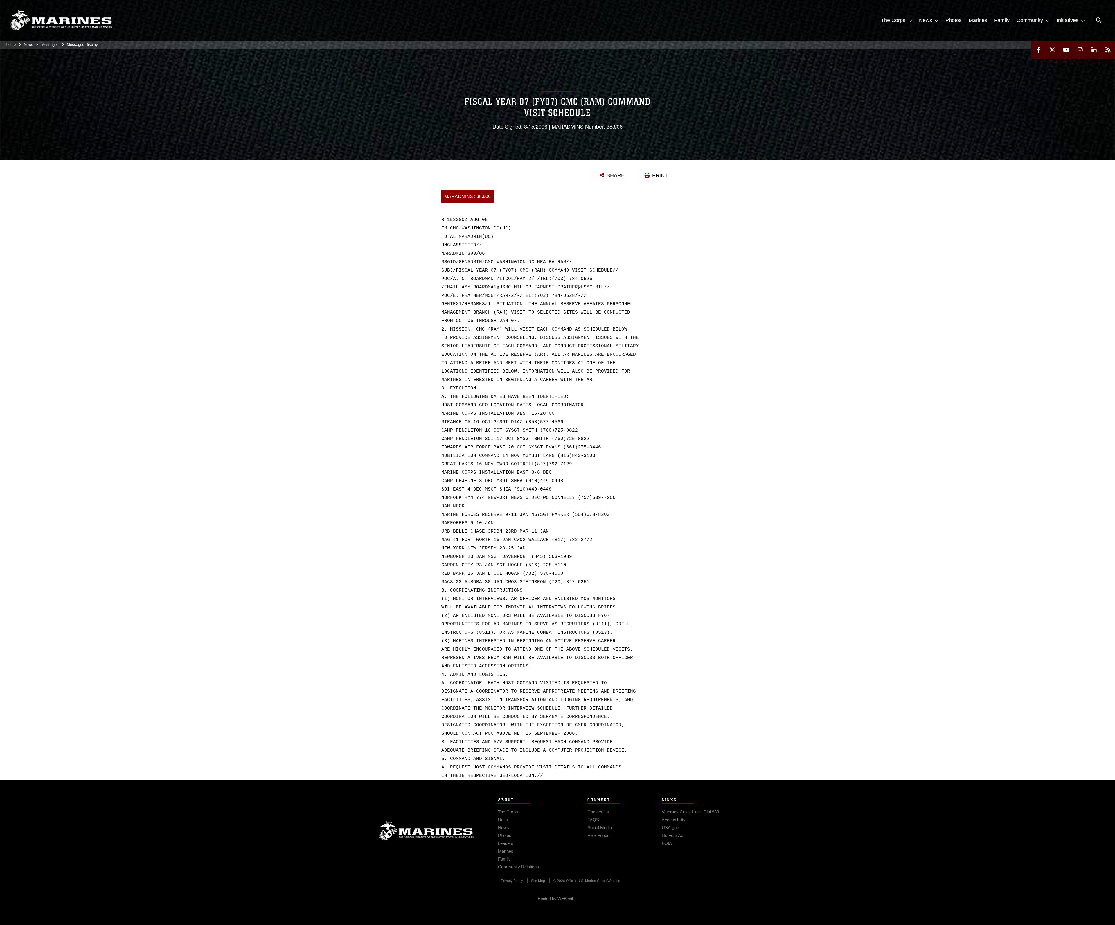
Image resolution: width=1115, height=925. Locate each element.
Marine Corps (426, 830)
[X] (1052, 50)
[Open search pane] (1099, 20)
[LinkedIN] (1094, 50)
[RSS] (1108, 50)
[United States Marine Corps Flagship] (61, 20)
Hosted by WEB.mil (555, 898)
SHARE (616, 175)
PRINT (660, 175)
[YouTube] (1066, 50)
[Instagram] (1080, 50)
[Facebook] (1038, 50)
